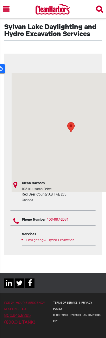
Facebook (29, 287)
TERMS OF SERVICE (65, 302)
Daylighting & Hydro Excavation (50, 239)
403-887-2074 (57, 218)
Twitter (19, 287)
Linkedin (9, 287)
